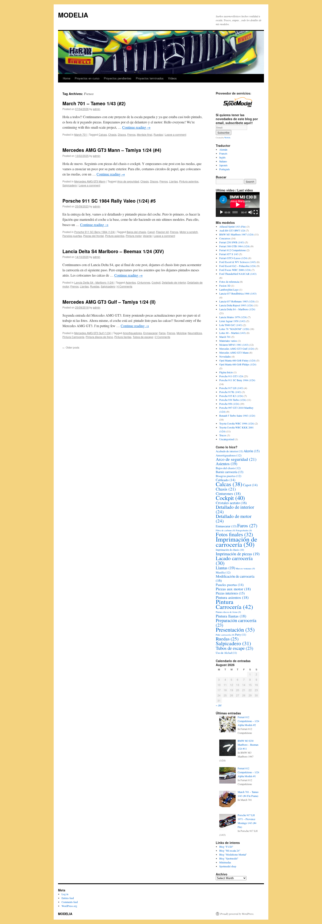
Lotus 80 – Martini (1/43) (232, 333)
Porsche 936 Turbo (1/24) (232, 400)
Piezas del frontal (93, 236)
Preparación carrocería (236, 622)
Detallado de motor (233, 518)
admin (96, 109)
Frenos (131, 134)
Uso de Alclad (226, 653)
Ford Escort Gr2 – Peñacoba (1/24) (237, 266)
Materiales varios (228, 340)
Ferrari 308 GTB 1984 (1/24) (234, 246)
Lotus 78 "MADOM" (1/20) (234, 329)
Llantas (173, 181)
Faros (162, 333)
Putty (240, 634)
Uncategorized (226, 439)
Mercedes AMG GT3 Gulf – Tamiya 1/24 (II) (109, 301)
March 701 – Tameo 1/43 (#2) (94, 103)
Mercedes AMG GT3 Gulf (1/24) (92, 333)
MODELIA (73, 14)
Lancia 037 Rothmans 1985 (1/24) (237, 301)
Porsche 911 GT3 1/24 (231, 376)
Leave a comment (175, 134)
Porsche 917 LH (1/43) (231, 388)
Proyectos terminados (150, 78)
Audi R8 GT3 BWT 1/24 (232, 230)
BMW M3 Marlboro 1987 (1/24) (236, 234)
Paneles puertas (72, 236)
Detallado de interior (174, 282)
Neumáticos (195, 333)
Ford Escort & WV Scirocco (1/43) (237, 262)
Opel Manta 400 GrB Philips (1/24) (237, 364)
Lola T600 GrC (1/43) (230, 325)
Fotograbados (244, 530)
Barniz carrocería (229, 472)
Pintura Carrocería (73, 337)
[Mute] (250, 212)
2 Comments (162, 337)
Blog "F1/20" (226, 846)
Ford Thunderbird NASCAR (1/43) (238, 273)
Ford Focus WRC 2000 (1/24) (235, 270)
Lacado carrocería (234, 560)
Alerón (252, 451)
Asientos (131, 282)
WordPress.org (69, 906)
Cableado (225, 480)
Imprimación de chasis (230, 549)
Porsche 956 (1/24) (229, 403)
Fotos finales (234, 534)
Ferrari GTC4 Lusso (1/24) (233, 258)
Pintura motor (134, 236)
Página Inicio (226, 372)
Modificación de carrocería (235, 578)
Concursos (224, 238)
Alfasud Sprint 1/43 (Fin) (232, 226)
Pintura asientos (188, 181)
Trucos (222, 435)
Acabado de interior (229, 451)
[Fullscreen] (255, 212)
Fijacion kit (162, 232)
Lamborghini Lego (229, 289)
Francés (223, 153)
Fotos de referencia (229, 281)
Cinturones (143, 282)
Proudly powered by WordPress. (237, 913)
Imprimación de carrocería (236, 542)
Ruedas (158, 134)
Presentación (235, 629)
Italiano (223, 161)
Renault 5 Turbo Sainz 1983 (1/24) (237, 415)
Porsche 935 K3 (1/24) (231, 396)
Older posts (70, 347)
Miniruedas (225, 862)
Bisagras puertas (228, 476)
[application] (238, 204)
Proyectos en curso (87, 78)
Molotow (181, 333)
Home (66, 78)
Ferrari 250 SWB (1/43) (231, 242)
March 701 (80, 134)
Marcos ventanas (245, 568)
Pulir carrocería (225, 634)
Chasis (112, 134)
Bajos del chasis (136, 232)
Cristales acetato (231, 502)
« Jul (218, 705)
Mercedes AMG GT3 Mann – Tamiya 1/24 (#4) (111, 150)
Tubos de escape (143, 337)
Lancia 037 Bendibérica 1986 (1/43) (238, 293)
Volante (147, 236)
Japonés (223, 165)
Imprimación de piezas (238, 553)
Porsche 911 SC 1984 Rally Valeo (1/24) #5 (109, 200)
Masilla (223, 572)
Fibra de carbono (225, 530)
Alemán (223, 149)
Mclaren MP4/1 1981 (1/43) (234, 344)
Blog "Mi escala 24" (229, 850)
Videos (172, 78)
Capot (151, 232)
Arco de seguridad (128, 181)
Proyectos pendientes (117, 78)
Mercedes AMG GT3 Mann (90, 181)
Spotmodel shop (227, 866)
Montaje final (144, 134)
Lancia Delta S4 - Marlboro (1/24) (94, 282)
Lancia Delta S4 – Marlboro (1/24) (237, 309)
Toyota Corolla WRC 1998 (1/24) (236, 423)
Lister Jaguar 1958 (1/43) (232, 321)
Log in (65, 894)
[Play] (221, 212)
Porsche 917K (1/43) (230, 392)
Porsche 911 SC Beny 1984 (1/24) (94, 232)
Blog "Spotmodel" (228, 858)
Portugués (224, 169)
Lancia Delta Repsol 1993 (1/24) (236, 305)
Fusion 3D (224, 285)
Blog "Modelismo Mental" (233, 854)
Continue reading (136, 127)
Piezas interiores (230, 593)
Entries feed (68, 898)
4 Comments (124, 286)
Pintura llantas (122, 337)
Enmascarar (150, 333)
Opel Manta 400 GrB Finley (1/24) (237, 360)
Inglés (222, 157)
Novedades (225, 356)
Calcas (103, 134)
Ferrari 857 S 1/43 (228, 254)
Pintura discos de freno (99, 337)
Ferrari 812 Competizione (232, 250)
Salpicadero (69, 185)
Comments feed (70, 902)
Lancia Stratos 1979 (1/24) (233, 317)
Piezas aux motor (233, 588)
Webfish (227, 137)
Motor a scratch (189, 232)
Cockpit (156, 282)
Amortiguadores (132, 333)
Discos (122, 134)
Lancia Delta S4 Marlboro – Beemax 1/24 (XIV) (113, 251)
